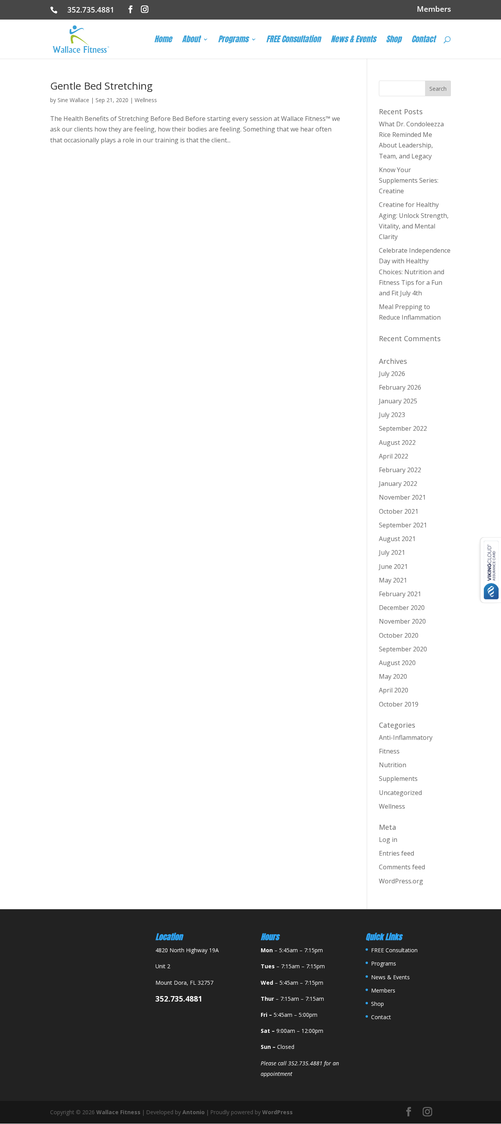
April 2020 (393, 690)
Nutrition (392, 765)
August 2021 (397, 538)
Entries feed (396, 853)
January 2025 (398, 401)
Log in (388, 839)
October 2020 (398, 635)
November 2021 (402, 497)
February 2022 (400, 470)
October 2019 (398, 704)
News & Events (353, 40)
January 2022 (398, 483)
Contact (423, 40)
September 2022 (403, 428)
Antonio (193, 1112)
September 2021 (403, 525)
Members (434, 9)
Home (163, 40)
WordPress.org (401, 881)
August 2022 (397, 442)
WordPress (277, 1112)
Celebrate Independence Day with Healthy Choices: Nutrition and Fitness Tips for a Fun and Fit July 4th (415, 271)
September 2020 (403, 649)
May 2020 (393, 676)
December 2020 (402, 607)
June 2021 (393, 566)
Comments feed (402, 867)
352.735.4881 (93, 10)
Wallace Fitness (118, 1112)
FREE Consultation (293, 40)
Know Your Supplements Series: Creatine (408, 180)
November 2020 (402, 621)
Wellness (146, 100)
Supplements (398, 778)
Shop (393, 40)
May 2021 (393, 580)
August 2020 (397, 662)
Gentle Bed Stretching (101, 86)
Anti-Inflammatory (406, 737)
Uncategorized (400, 792)
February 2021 (400, 594)
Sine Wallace (73, 100)
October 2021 (398, 511)
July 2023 (392, 414)
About (191, 40)
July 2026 (392, 373)
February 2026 (400, 387)
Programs (233, 40)
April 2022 (393, 456)
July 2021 (392, 552)
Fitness (389, 751)
